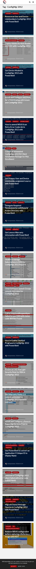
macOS (14, 148)
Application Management (11, 40)
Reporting (15, 256)
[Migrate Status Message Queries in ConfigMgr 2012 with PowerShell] (18, 508)
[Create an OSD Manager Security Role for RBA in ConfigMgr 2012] (18, 373)
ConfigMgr (8, 13)
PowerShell (15, 13)
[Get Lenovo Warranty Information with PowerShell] (18, 238)
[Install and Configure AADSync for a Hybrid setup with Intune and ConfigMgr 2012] (18, 103)
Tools (17, 285)
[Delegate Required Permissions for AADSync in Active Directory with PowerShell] (18, 211)
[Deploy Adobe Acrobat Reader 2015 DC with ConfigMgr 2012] (18, 49)
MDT (14, 526)
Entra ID (15, 94)
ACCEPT (13, 566)
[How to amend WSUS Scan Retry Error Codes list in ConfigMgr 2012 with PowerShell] (18, 130)
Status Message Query (10, 501)
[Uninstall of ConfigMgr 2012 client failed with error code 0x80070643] (18, 481)
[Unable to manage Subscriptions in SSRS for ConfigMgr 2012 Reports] (18, 265)
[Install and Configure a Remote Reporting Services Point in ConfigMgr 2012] (18, 427)
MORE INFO (21, 566)
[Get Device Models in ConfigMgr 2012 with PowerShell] (18, 76)
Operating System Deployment (19, 364)
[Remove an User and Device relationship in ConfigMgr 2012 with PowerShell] (18, 22)
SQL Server (22, 256)
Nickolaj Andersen (11, 31)
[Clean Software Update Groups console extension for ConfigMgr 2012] (18, 292)
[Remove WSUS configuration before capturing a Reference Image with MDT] (18, 535)
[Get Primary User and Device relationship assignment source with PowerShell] (18, 184)
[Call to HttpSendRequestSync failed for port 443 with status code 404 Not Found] (18, 319)
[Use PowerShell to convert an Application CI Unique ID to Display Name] (18, 454)
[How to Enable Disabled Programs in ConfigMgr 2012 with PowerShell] (18, 346)
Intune (20, 94)
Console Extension (17, 283)
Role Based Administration (12, 366)
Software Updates (24, 121)
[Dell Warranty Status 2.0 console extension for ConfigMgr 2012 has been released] (18, 400)
